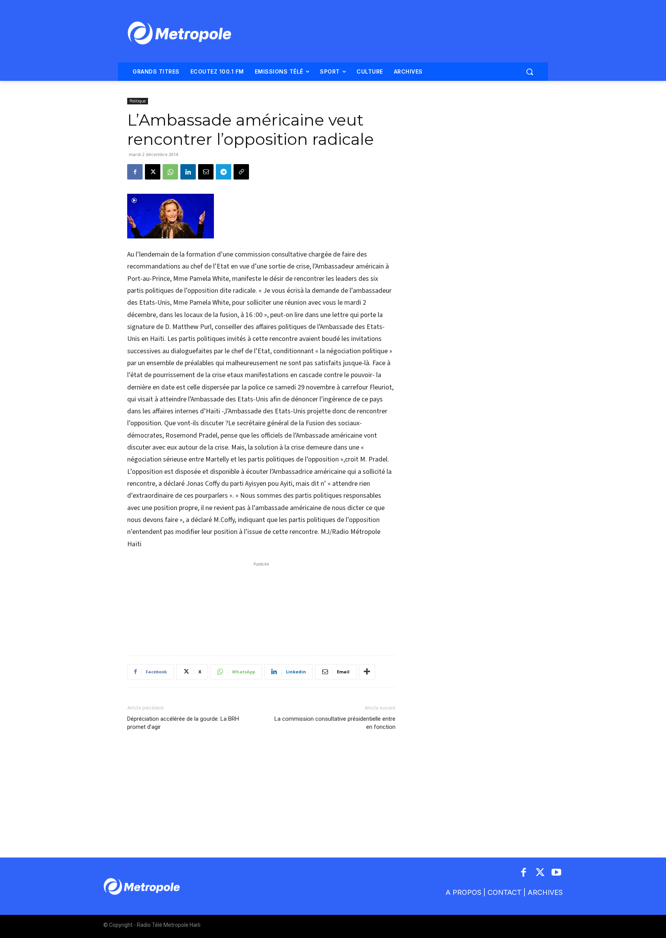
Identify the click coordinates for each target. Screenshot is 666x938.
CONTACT (504, 892)
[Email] (206, 172)
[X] (152, 172)
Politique (138, 101)
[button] (529, 71)
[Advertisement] (261, 604)
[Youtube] (556, 873)
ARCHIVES (545, 892)
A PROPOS (463, 892)
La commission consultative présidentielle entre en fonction (334, 722)
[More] (367, 672)
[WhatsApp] (170, 172)
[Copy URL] (241, 172)
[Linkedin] (188, 172)
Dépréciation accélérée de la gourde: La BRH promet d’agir (183, 722)
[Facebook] (135, 172)
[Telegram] (223, 172)
